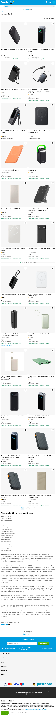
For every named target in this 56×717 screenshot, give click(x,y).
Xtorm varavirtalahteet (6, 548)
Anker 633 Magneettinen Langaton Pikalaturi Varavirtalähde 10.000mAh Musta (40, 209)
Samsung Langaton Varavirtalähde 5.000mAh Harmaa (13, 249)
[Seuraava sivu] (33, 508)
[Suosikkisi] (49, 2)
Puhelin (2, 658)
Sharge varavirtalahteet (6, 537)
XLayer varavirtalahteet (6, 546)
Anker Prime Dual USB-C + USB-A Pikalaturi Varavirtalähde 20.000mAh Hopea (12, 456)
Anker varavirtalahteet (6, 516)
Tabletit (2, 662)
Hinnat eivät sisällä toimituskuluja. (42, 691)
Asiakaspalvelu (4, 670)
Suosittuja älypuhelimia (6, 653)
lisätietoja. (40, 692)
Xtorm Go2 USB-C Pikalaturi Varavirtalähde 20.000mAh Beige (39, 496)
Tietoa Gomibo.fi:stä (9, 694)
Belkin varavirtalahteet (6, 518)
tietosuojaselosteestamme (31, 709)
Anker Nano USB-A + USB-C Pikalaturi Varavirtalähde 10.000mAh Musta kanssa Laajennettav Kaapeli (39, 91)
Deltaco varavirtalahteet (6, 520)
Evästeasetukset (39, 694)
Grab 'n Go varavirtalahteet (7, 522)
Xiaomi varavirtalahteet (6, 545)
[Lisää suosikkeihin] (25, 23)
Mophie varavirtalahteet (6, 529)
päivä (13, 622)
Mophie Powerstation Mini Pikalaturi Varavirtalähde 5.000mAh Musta (10, 334)
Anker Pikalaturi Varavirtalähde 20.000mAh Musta (14, 89)
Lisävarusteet (4, 666)
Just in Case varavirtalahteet (7, 525)
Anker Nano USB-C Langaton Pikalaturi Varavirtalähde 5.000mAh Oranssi (11, 169)
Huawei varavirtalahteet (6, 524)
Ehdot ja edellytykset (31, 694)
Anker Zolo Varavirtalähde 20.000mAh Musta (13, 294)
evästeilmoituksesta (42, 709)
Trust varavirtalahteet (6, 541)
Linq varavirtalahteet (6, 527)
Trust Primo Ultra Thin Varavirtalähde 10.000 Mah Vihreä (41, 377)
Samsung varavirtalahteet (7, 535)
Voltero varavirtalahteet (6, 543)
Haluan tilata (43, 643)
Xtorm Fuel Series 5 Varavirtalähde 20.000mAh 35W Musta (13, 496)
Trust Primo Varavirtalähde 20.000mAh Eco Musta (14, 49)
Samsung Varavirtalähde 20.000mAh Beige (12, 209)
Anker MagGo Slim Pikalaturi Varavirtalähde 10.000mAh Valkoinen (40, 295)
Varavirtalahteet (6, 11)
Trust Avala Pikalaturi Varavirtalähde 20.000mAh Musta (14, 416)
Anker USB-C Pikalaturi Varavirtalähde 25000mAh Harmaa (14, 131)
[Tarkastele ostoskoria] (53, 2)
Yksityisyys (16, 694)
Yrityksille (3, 674)
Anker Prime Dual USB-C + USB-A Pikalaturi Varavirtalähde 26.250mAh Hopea (39, 416)
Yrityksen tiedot (23, 694)
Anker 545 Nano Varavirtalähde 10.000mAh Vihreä (39, 334)
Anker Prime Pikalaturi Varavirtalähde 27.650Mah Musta (41, 50)
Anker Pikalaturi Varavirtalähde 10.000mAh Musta (41, 248)
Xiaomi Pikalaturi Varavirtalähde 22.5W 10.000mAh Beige (11, 377)
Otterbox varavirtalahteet (7, 531)
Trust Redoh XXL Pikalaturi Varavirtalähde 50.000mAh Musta (39, 169)
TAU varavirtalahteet (5, 539)
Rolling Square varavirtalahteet (8, 533)
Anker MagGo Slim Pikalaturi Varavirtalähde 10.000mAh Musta (40, 131)
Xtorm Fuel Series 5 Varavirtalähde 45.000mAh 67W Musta (40, 456)
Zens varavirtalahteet (6, 550)
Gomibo (2, 678)
